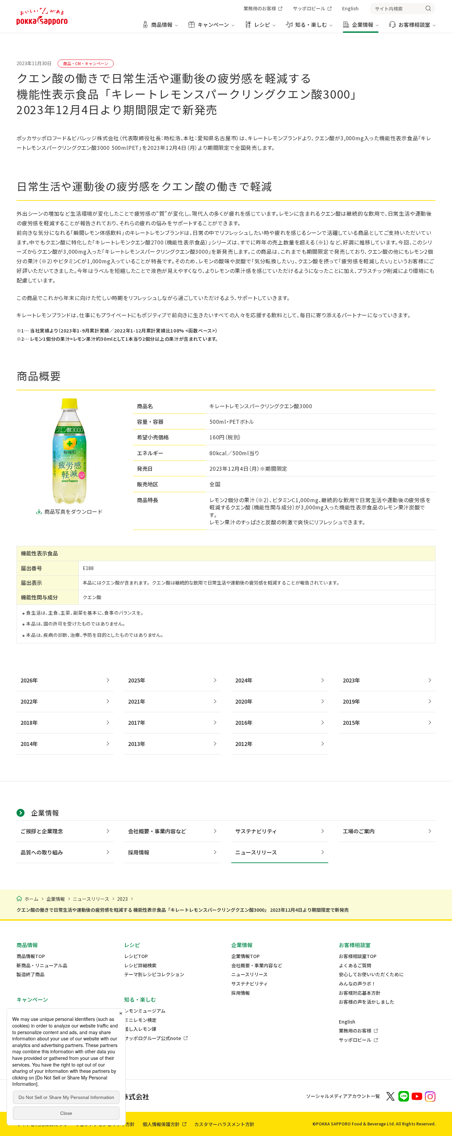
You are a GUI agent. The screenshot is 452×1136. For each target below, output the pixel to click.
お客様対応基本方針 (360, 993)
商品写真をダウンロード (73, 511)
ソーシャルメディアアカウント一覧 (343, 1096)
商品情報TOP (31, 956)
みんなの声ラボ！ (357, 984)
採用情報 (240, 993)
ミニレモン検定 (140, 1020)
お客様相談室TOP (358, 956)
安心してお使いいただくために (371, 974)
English (347, 1022)
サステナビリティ (249, 984)
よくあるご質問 (355, 965)
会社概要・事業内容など (256, 965)
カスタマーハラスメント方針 (224, 1124)
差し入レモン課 (140, 1029)
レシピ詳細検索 (140, 965)
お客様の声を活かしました (366, 1002)
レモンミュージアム (144, 1011)
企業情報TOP (245, 956)
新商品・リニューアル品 (42, 965)
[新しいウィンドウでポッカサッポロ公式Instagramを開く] (430, 1096)
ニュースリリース (249, 974)
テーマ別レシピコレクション (154, 974)
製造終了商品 (30, 974)
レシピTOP (136, 956)
